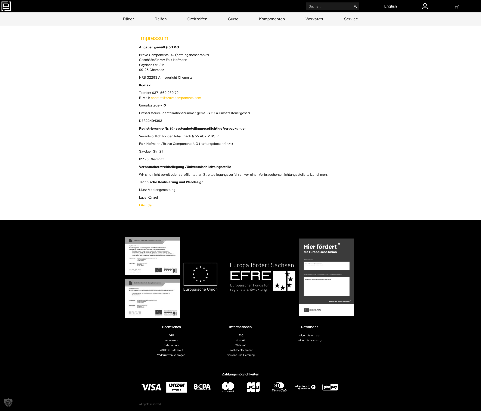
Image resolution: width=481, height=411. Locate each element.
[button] (8, 402)
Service (351, 19)
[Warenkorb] (456, 6)
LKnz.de (145, 205)
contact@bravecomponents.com (176, 98)
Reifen (161, 19)
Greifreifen (197, 19)
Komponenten (272, 19)
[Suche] (355, 6)
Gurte (233, 19)
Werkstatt (314, 19)
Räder (128, 19)
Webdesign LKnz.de (330, 404)
